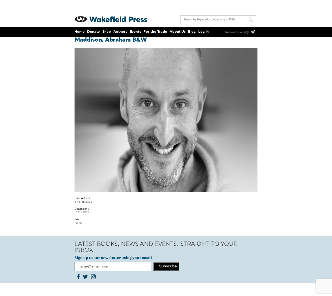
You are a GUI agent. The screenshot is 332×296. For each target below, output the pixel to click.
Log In (203, 32)
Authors (120, 32)
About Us (178, 32)
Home (80, 32)
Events (135, 32)
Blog (192, 32)
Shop (106, 32)
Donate (93, 32)
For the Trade (155, 32)
